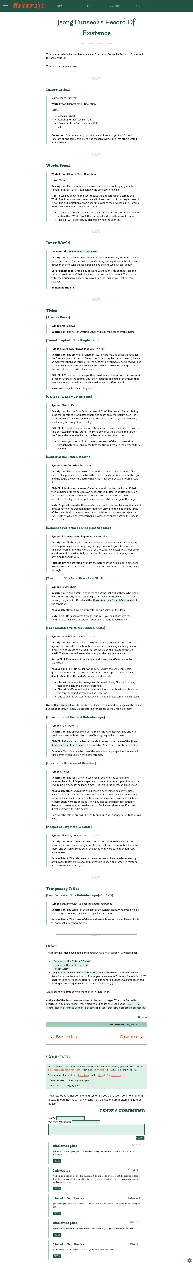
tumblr (100, 1069)
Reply (57, 1161)
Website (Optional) (59, 1122)
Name (52, 1118)
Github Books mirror (109, 1075)
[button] (96, 1017)
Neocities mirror (80, 1075)
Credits (141, 6)
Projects (87, 6)
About (114, 6)
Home (60, 6)
